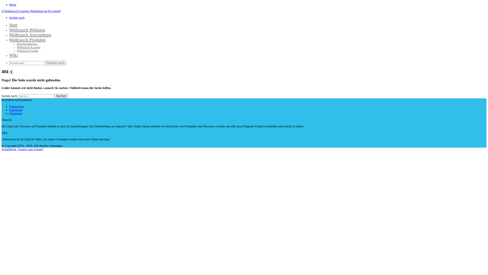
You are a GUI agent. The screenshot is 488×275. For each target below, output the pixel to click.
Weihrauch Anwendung (30, 34)
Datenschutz (16, 106)
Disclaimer (15, 113)
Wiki (13, 55)
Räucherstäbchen (27, 44)
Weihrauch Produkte (27, 39)
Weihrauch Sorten (27, 51)
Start (13, 25)
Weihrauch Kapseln (28, 47)
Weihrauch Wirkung (27, 30)
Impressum (15, 110)
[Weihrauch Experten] (31, 11)
